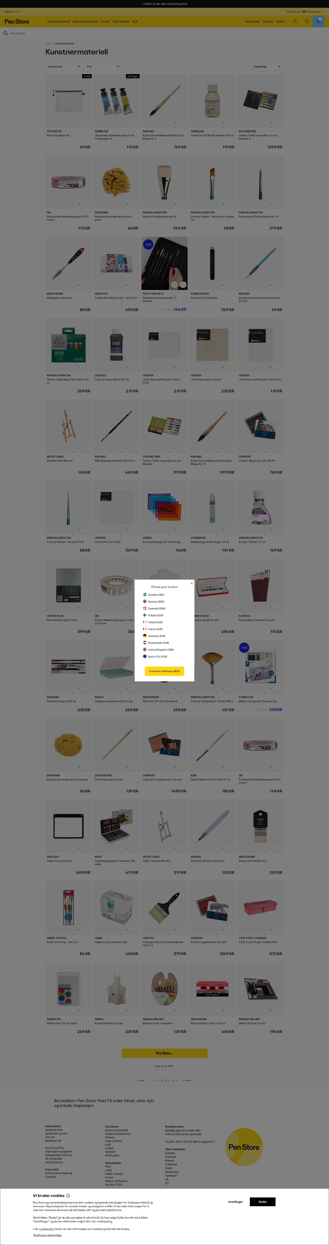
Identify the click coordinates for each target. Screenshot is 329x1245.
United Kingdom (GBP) (161, 649)
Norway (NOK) (156, 601)
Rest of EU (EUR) (157, 656)
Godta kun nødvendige (47, 1235)
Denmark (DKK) (157, 608)
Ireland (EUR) (155, 622)
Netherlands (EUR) (158, 642)
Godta (262, 1201)
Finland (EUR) (155, 615)
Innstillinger (235, 1201)
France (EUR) (155, 629)
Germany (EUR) (157, 636)
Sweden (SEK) (156, 594)
